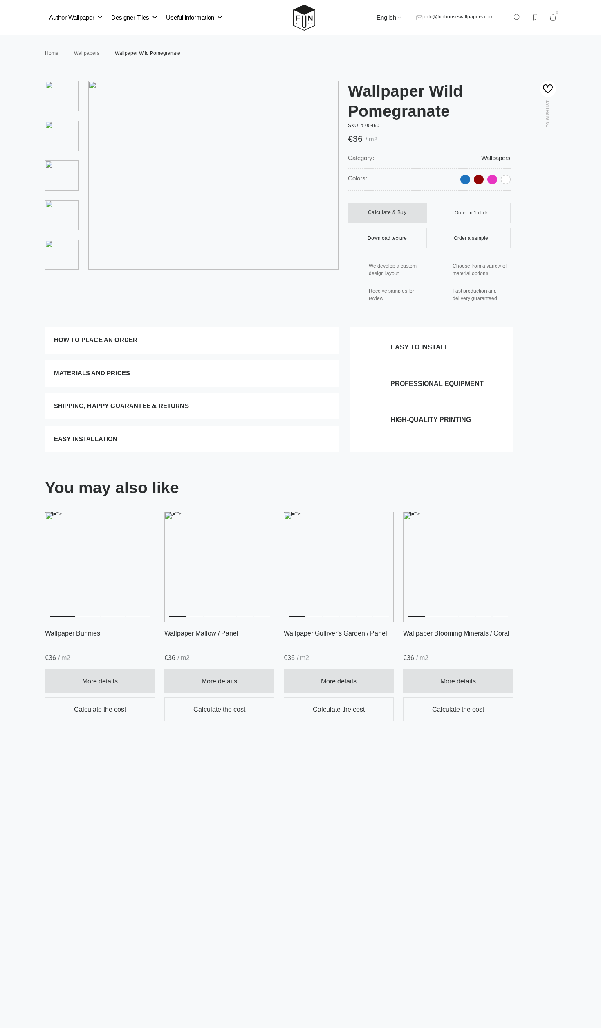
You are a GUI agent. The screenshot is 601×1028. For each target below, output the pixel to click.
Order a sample (471, 238)
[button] (62, 566)
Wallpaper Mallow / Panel (201, 633)
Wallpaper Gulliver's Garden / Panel (335, 633)
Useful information (190, 17)
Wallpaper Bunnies (72, 633)
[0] (553, 17)
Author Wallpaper (71, 17)
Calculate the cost (100, 709)
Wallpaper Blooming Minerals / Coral (456, 633)
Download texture (387, 238)
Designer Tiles (130, 17)
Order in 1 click (471, 213)
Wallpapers (496, 158)
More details (100, 681)
